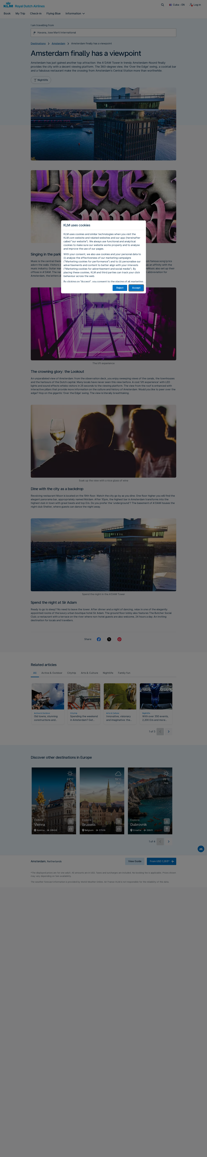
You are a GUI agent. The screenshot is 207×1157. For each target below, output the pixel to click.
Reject (120, 287)
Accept (136, 287)
